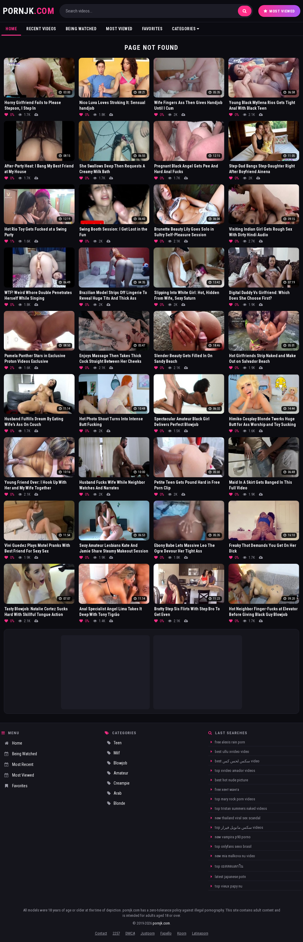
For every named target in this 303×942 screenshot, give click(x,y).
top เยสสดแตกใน (228, 866)
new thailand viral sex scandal (237, 818)
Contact (101, 933)
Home (11, 28)
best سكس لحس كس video (237, 761)
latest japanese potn (230, 876)
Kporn (181, 933)
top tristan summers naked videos (240, 808)
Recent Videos (41, 28)
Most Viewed (282, 11)
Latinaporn (200, 933)
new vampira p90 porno (232, 837)
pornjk (28, 11)
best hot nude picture (231, 780)
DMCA (130, 933)
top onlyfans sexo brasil (233, 846)
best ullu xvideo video (231, 751)
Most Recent (22, 764)
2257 (116, 933)
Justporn (148, 933)
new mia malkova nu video (234, 856)
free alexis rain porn (229, 742)
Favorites (152, 28)
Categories (184, 28)
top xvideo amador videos (234, 770)
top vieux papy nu (228, 886)
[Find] (245, 11)
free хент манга (226, 789)
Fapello (166, 933)
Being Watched (81, 28)
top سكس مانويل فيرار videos (238, 827)
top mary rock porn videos (234, 799)
